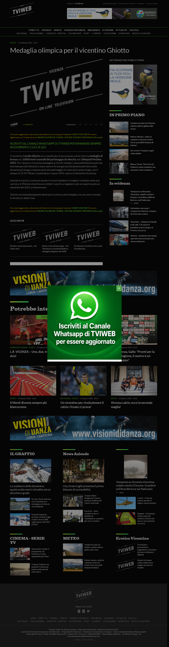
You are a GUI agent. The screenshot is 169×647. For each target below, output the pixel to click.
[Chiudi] (119, 288)
